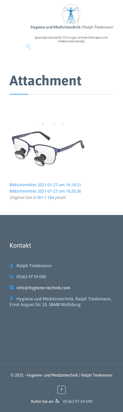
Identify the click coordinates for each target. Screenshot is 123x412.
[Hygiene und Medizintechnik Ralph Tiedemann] (71, 17)
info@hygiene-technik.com (39, 287)
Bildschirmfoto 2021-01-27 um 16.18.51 (45, 184)
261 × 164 (45, 197)
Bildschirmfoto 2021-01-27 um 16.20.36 (45, 191)
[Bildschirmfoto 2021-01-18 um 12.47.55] (61, 149)
